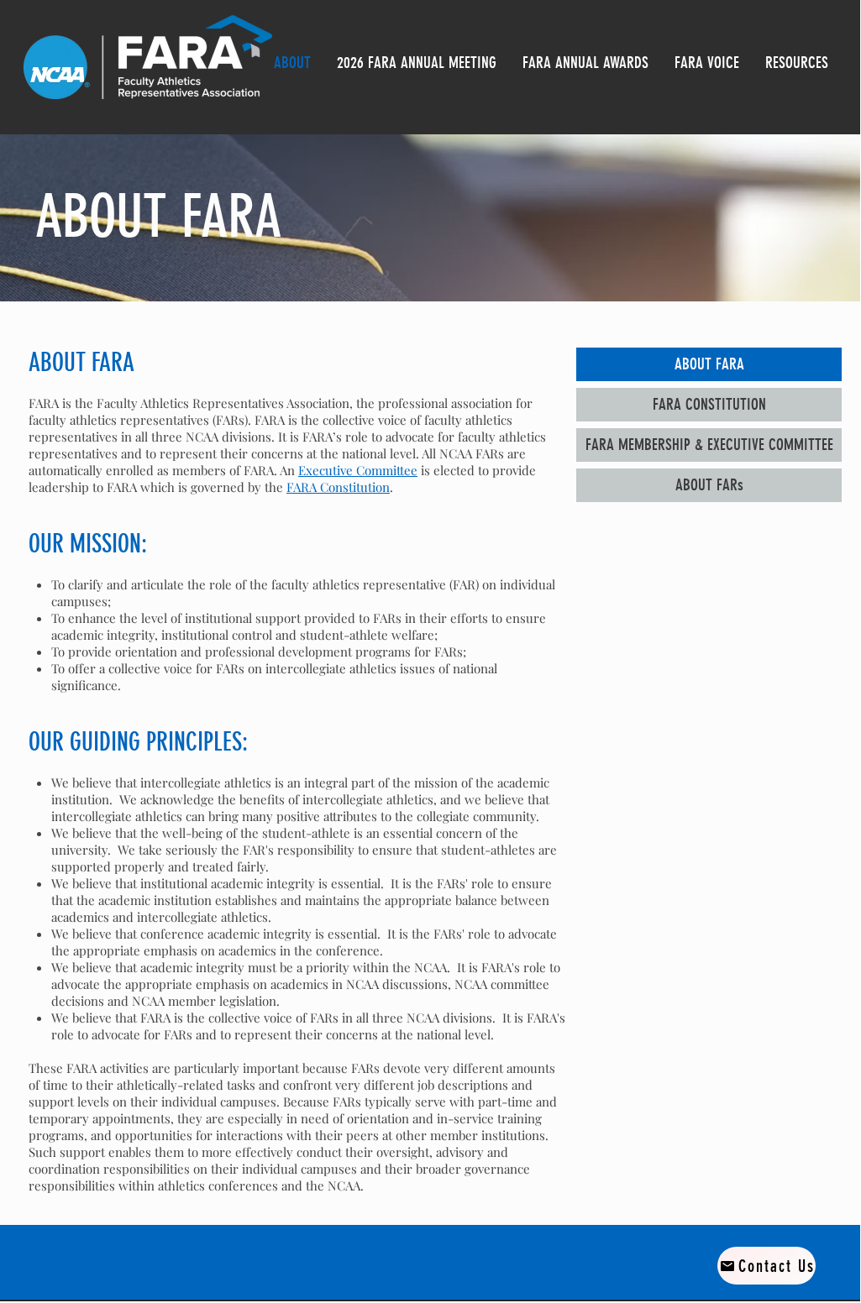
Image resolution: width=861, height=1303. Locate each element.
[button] (585, 62)
